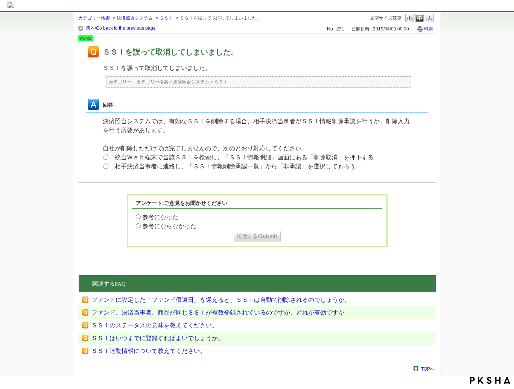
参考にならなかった (169, 226)
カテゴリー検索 (94, 18)
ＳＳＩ (166, 18)
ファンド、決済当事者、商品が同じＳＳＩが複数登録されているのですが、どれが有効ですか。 (220, 312)
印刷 (428, 29)
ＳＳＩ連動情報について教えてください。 (148, 351)
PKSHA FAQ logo (490, 380)
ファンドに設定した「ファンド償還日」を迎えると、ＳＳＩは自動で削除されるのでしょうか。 (220, 300)
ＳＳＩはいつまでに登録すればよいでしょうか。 (157, 338)
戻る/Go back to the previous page (121, 28)
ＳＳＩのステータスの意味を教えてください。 (154, 325)
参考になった (160, 217)
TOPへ (428, 368)
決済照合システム (135, 18)
